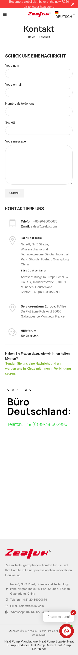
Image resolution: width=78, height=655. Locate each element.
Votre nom (12, 65)
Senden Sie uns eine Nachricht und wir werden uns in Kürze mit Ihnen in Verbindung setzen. (38, 368)
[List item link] (39, 599)
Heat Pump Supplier (52, 641)
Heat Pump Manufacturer (21, 641)
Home (31, 37)
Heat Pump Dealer (42, 645)
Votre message (15, 141)
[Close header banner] (73, 4)
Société (10, 122)
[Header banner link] (33, 4)
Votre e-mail (13, 84)
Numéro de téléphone (19, 103)
